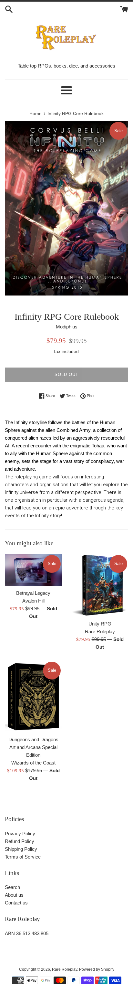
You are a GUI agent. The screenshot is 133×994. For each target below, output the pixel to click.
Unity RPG (99, 623)
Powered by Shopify (96, 969)
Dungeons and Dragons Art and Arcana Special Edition (33, 747)
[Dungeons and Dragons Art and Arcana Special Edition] (33, 696)
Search (12, 887)
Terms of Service (23, 857)
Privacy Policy (20, 833)
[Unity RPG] (99, 585)
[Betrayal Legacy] (33, 570)
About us (14, 895)
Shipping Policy (21, 849)
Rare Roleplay (64, 969)
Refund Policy (19, 841)
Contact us (16, 902)
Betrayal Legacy (33, 593)
